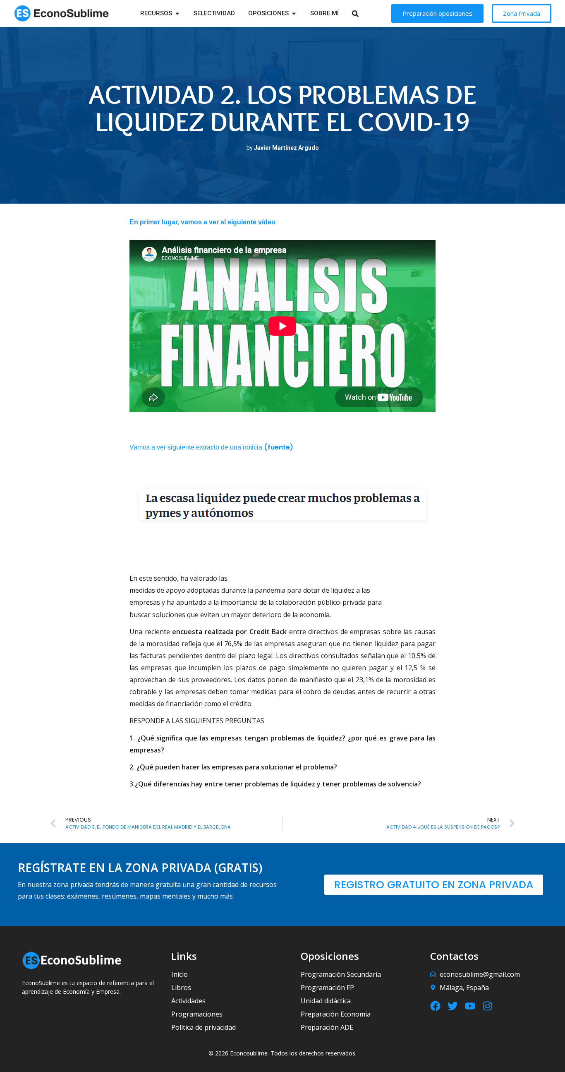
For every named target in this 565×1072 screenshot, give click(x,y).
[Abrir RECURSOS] (177, 13)
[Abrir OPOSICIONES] (294, 13)
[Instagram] (487, 1006)
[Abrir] (366, 13)
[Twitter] (453, 1006)
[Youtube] (470, 1006)
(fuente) (278, 447)
